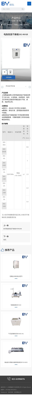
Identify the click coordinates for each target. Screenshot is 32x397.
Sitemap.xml (4, 392)
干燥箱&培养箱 (18, 24)
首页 (4, 24)
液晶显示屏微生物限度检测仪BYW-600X (16, 362)
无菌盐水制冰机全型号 (16, 276)
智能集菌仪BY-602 (16, 305)
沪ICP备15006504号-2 (11, 389)
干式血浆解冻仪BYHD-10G (16, 333)
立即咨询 (8, 77)
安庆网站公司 (17, 392)
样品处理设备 (10, 86)
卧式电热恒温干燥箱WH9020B (12, 228)
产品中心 (9, 24)
